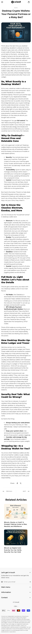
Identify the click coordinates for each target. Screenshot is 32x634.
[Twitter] (21, 483)
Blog (16, 7)
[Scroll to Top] (29, 625)
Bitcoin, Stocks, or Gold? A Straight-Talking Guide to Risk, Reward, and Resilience (15, 524)
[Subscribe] (29, 582)
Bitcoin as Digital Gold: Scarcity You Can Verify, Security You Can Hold (13, 550)
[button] (29, 2)
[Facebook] (17, 483)
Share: (12, 483)
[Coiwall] (16, 2)
